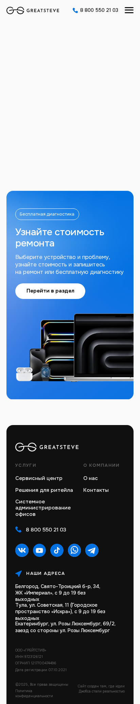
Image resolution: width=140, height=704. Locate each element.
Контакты (96, 490)
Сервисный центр (39, 478)
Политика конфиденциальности (34, 693)
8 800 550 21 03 (99, 10)
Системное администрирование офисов (43, 508)
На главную (70, 136)
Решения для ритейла (44, 490)
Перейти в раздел (50, 290)
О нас (90, 478)
